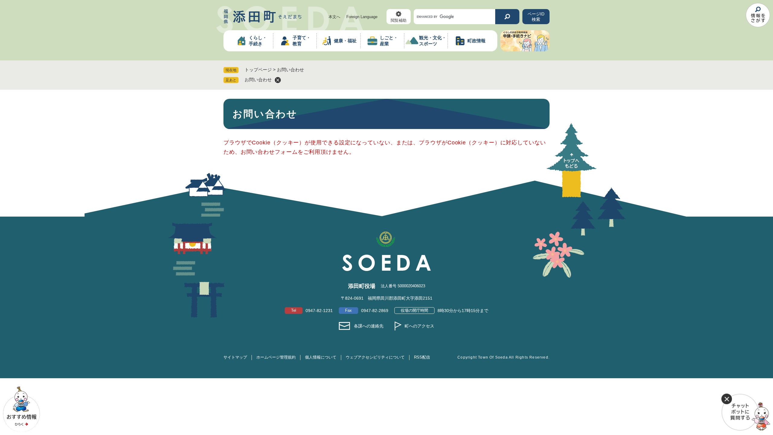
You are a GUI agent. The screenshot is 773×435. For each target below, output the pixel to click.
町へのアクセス (419, 326)
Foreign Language (361, 16)
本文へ (334, 16)
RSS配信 (422, 357)
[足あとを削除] (277, 80)
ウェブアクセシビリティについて (375, 357)
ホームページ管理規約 (276, 357)
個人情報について (320, 357)
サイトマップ (235, 357)
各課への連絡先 (368, 326)
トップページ (258, 69)
